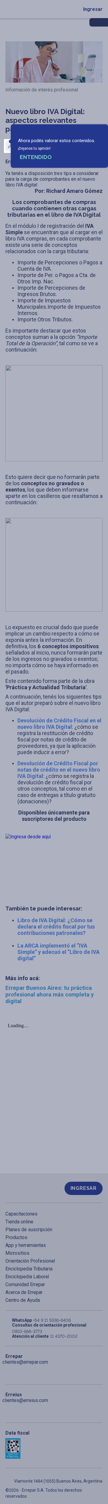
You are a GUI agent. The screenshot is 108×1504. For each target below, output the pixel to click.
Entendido (36, 157)
